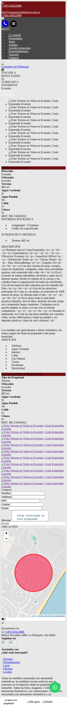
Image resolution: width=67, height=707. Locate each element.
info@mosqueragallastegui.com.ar (20, 12)
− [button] (6, 538)
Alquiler (13, 44)
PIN (3, 500)
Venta (12, 41)
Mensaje (6, 520)
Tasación (14, 54)
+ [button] (6, 533)
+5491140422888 (14, 631)
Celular (5, 504)
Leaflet (33, 615)
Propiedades (15, 38)
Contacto (14, 57)
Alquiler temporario (20, 48)
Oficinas (8, 668)
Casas (6, 665)
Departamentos (11, 662)
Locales (7, 671)
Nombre (6, 493)
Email (4, 508)
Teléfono (6, 496)
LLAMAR (15, 35)
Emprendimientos (18, 51)
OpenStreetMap (47, 615)
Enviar (5, 523)
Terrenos (8, 658)
